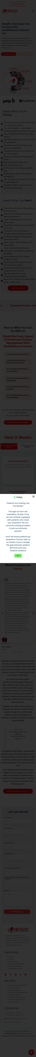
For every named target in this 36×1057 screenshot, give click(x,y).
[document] (18, 528)
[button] (33, 496)
